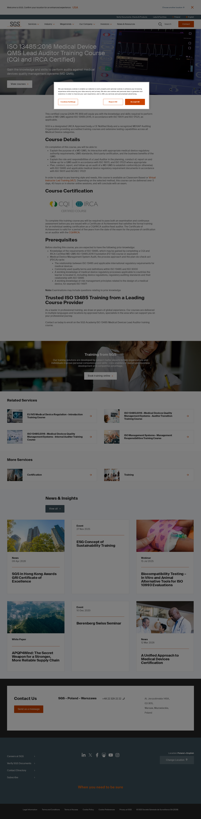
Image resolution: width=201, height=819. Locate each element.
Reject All (113, 102)
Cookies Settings (68, 102)
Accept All (135, 102)
